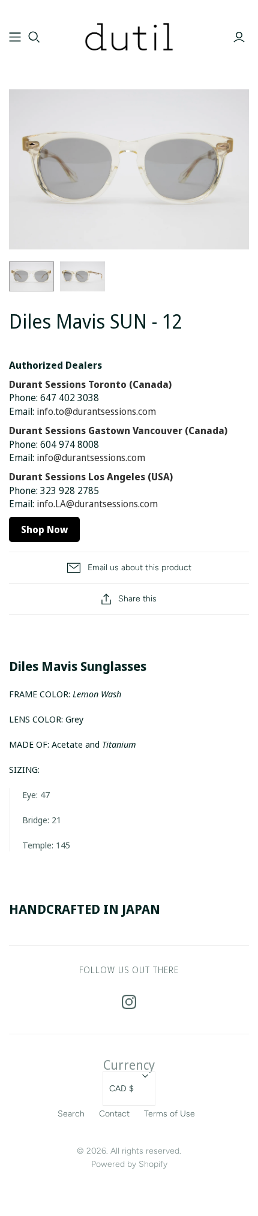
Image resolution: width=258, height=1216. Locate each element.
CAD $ (121, 1088)
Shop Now (44, 529)
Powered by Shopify (129, 1164)
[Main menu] (15, 37)
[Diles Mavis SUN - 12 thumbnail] (31, 276)
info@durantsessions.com (91, 457)
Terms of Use (169, 1114)
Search (71, 1114)
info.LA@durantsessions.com (97, 503)
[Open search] (34, 37)
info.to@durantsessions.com (96, 411)
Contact (114, 1114)
